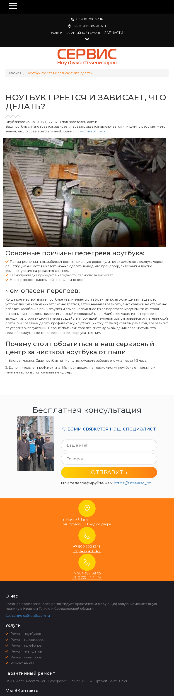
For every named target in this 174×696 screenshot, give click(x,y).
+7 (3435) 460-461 (87, 551)
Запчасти (113, 33)
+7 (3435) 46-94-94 (87, 578)
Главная (15, 73)
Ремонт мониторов (26, 657)
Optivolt (100, 681)
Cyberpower (57, 681)
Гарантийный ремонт (83, 32)
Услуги (56, 32)
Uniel (123, 681)
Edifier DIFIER (80, 681)
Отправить (109, 472)
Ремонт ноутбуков (25, 634)
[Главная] (87, 57)
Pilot (113, 681)
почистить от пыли (90, 131)
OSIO (9, 681)
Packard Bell (36, 681)
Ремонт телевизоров (27, 640)
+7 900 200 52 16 (89, 19)
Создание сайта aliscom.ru (27, 616)
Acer (20, 681)
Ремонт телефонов (26, 645)
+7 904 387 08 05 (86, 573)
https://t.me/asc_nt (132, 483)
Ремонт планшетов (26, 651)
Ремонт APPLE (22, 663)
